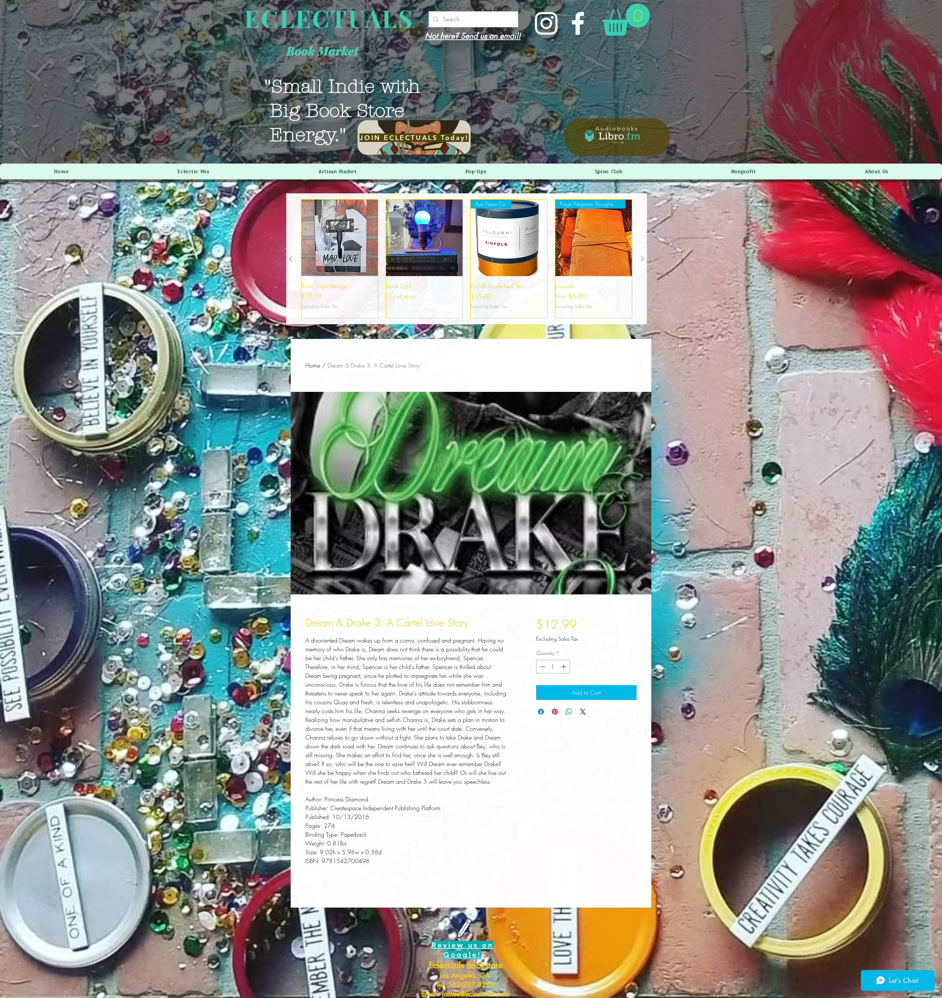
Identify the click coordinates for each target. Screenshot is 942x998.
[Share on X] (582, 711)
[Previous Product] (290, 258)
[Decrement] (541, 666)
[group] (466, 258)
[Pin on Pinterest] (554, 711)
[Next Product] (642, 258)
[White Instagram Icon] (546, 23)
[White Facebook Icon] (578, 23)
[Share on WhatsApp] (568, 711)
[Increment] (564, 666)
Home (312, 365)
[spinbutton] (553, 666)
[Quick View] (339, 238)
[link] (626, 20)
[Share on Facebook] (540, 711)
